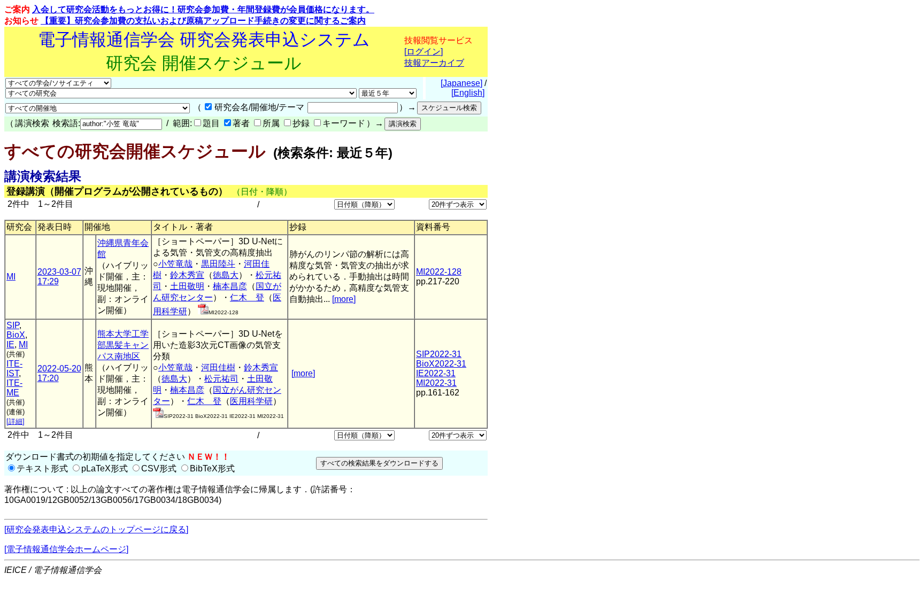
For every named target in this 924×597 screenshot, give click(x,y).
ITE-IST (14, 368)
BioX (15, 334)
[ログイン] (423, 51)
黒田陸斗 (218, 263)
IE (10, 344)
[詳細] (15, 421)
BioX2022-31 (441, 363)
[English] (467, 92)
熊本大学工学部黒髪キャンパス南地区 (123, 345)
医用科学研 (251, 401)
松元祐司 (221, 378)
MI (11, 276)
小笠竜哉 (175, 263)
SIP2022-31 (438, 354)
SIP (12, 325)
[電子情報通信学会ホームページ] (66, 549)
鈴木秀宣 (187, 275)
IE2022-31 (436, 373)
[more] (344, 299)
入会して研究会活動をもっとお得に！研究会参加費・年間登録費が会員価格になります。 (203, 9)
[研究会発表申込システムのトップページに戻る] (96, 529)
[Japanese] (461, 83)
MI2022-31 (436, 382)
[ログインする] (203, 311)
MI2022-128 (438, 271)
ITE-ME (14, 387)
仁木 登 (247, 297)
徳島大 (225, 275)
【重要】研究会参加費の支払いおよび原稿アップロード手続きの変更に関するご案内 (203, 20)
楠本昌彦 (230, 286)
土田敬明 (187, 286)
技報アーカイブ (434, 62)
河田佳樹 (218, 367)
